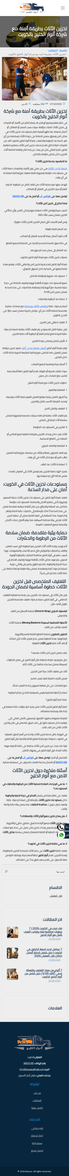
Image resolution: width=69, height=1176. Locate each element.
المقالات (52, 50)
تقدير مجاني (37, 1128)
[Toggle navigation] (62, 8)
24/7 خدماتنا (37, 1135)
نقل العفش (56, 896)
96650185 (28, 1063)
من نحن (37, 1093)
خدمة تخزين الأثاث (57, 168)
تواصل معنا (37, 1108)
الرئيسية (63, 50)
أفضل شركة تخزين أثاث (34, 348)
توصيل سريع (37, 1150)
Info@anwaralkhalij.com (32, 1069)
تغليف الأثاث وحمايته (35, 306)
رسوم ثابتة (37, 1143)
